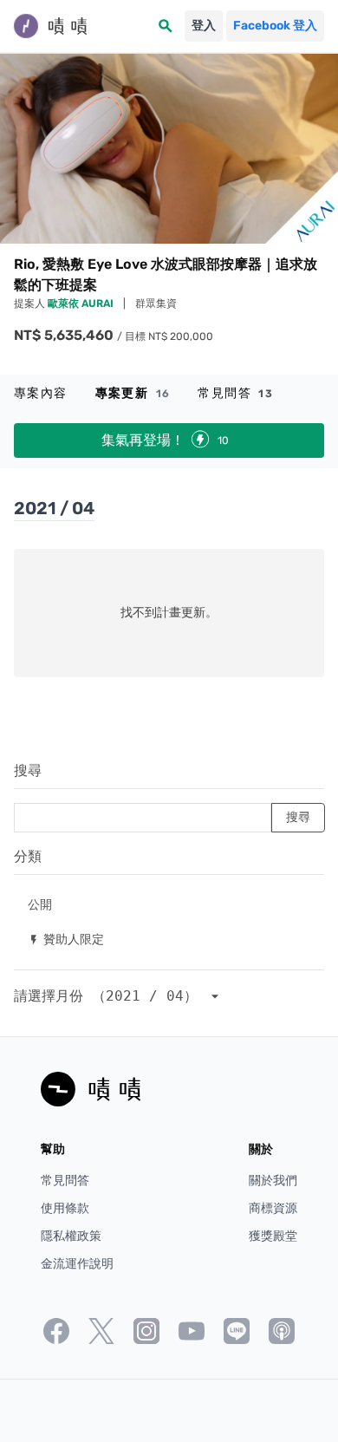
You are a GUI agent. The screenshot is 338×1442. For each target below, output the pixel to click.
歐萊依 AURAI (82, 303)
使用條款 (65, 1208)
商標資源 (273, 1208)
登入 (204, 25)
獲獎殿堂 (273, 1236)
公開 (40, 904)
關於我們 (273, 1180)
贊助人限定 (66, 938)
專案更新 (133, 393)
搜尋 (28, 770)
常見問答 (235, 393)
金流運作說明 (77, 1263)
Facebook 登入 (275, 25)
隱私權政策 (71, 1236)
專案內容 (41, 393)
